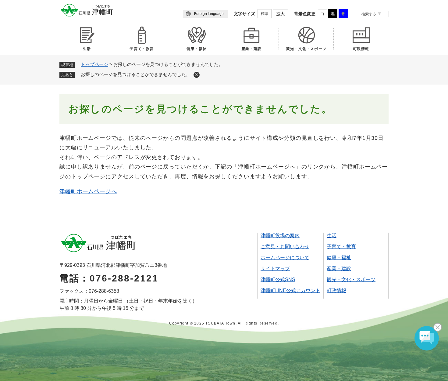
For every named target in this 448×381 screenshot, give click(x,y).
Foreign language (209, 14)
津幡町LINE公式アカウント (290, 290)
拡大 (280, 13)
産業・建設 (251, 49)
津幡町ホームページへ (88, 191)
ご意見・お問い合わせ (285, 246)
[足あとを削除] (196, 74)
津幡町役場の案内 (280, 235)
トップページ (94, 64)
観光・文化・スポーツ (306, 49)
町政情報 (361, 49)
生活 (87, 49)
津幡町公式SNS (278, 279)
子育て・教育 (142, 49)
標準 (264, 14)
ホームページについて (285, 257)
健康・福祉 (197, 49)
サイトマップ (275, 268)
